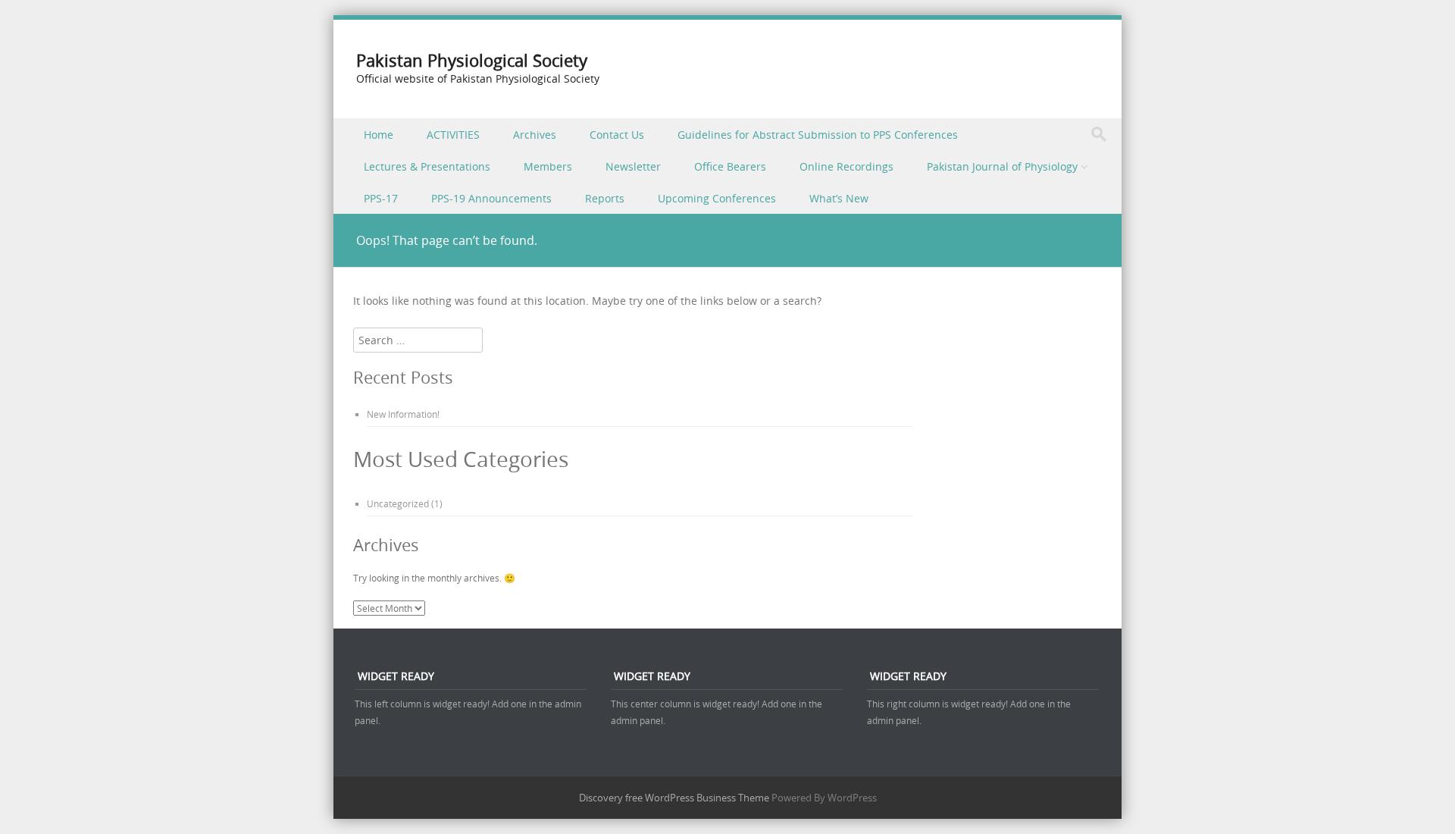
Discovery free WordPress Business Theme (674, 797)
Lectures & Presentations (427, 166)
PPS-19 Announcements (491, 198)
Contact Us (617, 134)
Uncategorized (398, 503)
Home (378, 134)
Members (548, 166)
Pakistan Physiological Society (471, 60)
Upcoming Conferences (717, 198)
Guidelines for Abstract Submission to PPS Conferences (817, 134)
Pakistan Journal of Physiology (1002, 166)
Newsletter (633, 166)
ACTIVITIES (453, 134)
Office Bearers (730, 166)
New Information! (403, 414)
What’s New (838, 198)
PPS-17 (381, 198)
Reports (604, 198)
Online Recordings (846, 166)
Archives (534, 134)
